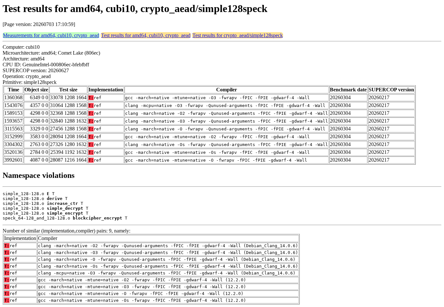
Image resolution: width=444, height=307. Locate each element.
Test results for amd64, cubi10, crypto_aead (145, 35)
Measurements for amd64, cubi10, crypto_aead (51, 35)
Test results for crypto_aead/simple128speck (237, 35)
